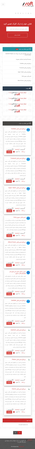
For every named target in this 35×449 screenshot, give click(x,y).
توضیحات (9, 152)
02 (15, 433)
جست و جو (17, 35)
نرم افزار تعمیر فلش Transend (25, 68)
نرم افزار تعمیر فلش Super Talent (24, 72)
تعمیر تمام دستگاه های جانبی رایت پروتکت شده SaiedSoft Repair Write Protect (18, 54)
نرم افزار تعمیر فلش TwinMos (25, 63)
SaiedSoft (21, 447)
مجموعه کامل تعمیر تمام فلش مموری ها (23, 59)
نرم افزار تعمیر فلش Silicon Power (24, 80)
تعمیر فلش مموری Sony (26, 76)
